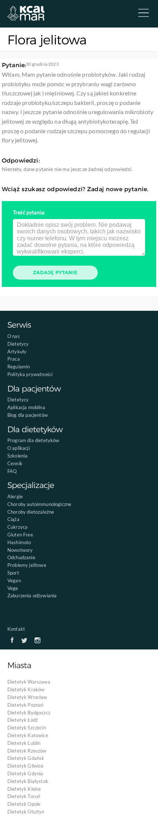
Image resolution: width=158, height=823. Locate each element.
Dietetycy (18, 344)
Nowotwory (20, 550)
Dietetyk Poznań (25, 705)
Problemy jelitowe (26, 565)
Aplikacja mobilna (26, 407)
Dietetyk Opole (23, 804)
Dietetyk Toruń (23, 796)
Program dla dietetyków (33, 440)
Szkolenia (17, 456)
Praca (13, 359)
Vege (12, 588)
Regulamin (18, 366)
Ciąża (13, 519)
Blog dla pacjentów (27, 415)
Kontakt (16, 629)
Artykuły (16, 351)
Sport (13, 573)
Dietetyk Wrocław (27, 697)
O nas (13, 336)
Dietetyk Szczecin (26, 728)
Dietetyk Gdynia (25, 773)
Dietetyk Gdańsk (25, 758)
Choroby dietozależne (30, 512)
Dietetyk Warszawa (28, 682)
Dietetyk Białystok (27, 781)
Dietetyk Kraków (25, 689)
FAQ (12, 471)
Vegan (14, 580)
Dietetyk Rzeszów (27, 751)
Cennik (14, 463)
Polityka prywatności (30, 374)
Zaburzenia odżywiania (32, 595)
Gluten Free (20, 535)
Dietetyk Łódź (22, 720)
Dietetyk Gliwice (25, 766)
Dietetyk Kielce (24, 789)
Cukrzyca (17, 527)
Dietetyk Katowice (27, 735)
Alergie (15, 496)
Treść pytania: (29, 212)
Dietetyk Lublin (23, 743)
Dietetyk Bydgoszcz (28, 712)
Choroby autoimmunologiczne (39, 504)
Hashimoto (19, 542)
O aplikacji (18, 448)
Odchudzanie (21, 557)
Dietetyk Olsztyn (25, 812)
